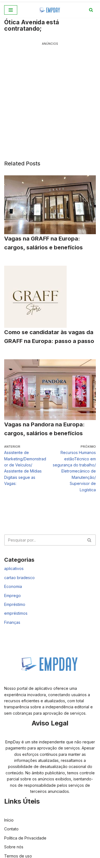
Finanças (12, 622)
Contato (11, 829)
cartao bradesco (19, 577)
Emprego (12, 595)
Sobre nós (13, 846)
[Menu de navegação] (10, 10)
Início (9, 820)
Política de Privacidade (25, 838)
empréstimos (16, 613)
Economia (13, 586)
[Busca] (91, 10)
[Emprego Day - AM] (50, 10)
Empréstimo (14, 604)
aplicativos (14, 568)
